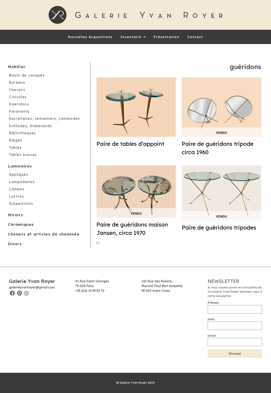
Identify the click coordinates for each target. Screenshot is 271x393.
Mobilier (17, 66)
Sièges (15, 140)
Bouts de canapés (27, 75)
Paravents (19, 111)
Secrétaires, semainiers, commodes (44, 118)
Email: (212, 335)
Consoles (18, 97)
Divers (15, 243)
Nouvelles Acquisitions (90, 37)
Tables (15, 147)
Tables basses (23, 154)
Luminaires (20, 166)
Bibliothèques (22, 133)
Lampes (17, 189)
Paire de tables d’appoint (130, 143)
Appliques (18, 174)
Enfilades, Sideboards (30, 126)
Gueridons (19, 104)
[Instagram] (26, 293)
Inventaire (130, 37)
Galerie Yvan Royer (32, 281)
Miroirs (15, 214)
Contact (195, 37)
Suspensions (21, 203)
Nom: (211, 319)
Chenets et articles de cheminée (44, 234)
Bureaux (17, 82)
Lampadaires (22, 182)
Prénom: (213, 303)
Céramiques (21, 224)
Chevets (17, 89)
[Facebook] (12, 293)
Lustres (16, 196)
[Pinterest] (19, 293)
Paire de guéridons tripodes (219, 227)
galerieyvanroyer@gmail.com (32, 287)
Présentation (166, 37)
